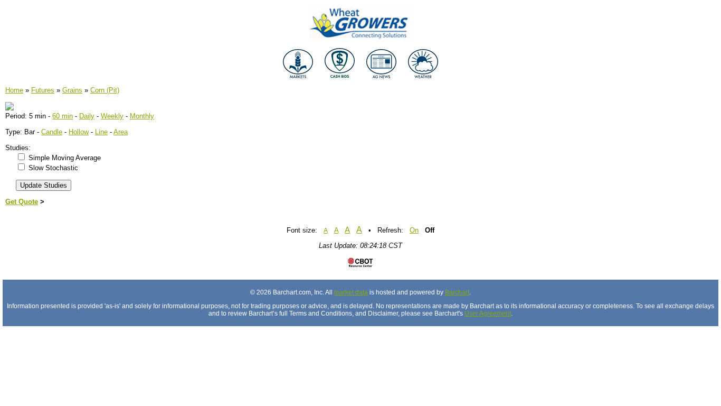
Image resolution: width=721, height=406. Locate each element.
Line (101, 132)
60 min (62, 116)
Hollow (79, 132)
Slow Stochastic (53, 168)
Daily (86, 116)
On (414, 230)
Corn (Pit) (104, 90)
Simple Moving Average (65, 158)
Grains (72, 90)
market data (351, 292)
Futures (42, 90)
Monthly (142, 116)
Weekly (112, 116)
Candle (51, 132)
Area (120, 132)
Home (14, 90)
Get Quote (21, 202)
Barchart (457, 292)
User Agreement (487, 313)
